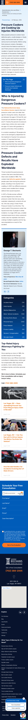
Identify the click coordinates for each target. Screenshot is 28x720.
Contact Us (4, 632)
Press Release (8, 325)
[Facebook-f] (8, 291)
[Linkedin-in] (5, 291)
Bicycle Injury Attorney (6, 654)
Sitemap (3, 635)
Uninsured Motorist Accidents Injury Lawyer (11, 694)
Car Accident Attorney (6, 677)
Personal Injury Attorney (7, 646)
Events (3, 624)
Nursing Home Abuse (10, 318)
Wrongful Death (8, 337)
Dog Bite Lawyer (5, 662)
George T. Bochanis (12, 250)
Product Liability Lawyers (7, 659)
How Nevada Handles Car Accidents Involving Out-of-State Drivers (14, 469)
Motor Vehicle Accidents (11, 314)
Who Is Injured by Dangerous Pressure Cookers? (13, 82)
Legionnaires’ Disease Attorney (8, 696)
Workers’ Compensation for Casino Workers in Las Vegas (13, 668)
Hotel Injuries (8, 306)
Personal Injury (5, 11)
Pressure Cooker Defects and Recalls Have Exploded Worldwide (13, 88)
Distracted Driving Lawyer (7, 680)
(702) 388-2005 (15, 2)
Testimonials (4, 630)
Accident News (8, 302)
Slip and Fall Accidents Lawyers (8, 648)
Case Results (4, 621)
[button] (25, 2)
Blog (2, 619)
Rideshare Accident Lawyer (7, 688)
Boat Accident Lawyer (6, 674)
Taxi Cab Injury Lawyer (6, 685)
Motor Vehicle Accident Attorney (9, 651)
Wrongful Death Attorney (7, 672)
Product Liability (8, 329)
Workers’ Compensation (11, 333)
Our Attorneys (4, 616)
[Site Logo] (2, 2)
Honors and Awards (6, 627)
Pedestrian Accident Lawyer (8, 657)
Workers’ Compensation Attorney (9, 665)
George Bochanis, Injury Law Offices (10, 10)
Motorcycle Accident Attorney (8, 683)
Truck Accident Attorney (7, 691)
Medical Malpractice (10, 310)
